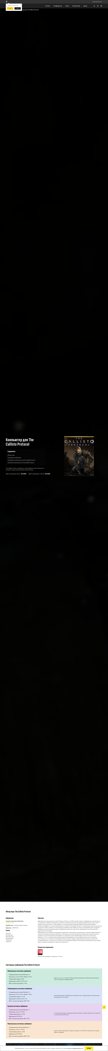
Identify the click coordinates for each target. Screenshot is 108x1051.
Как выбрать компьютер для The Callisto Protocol (21, 460)
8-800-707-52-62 (97, 1)
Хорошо (89, 1048)
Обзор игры (11, 455)
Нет (18, 8)
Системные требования (14, 457)
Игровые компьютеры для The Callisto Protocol (21, 462)
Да (10, 8)
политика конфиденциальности (75, 1048)
